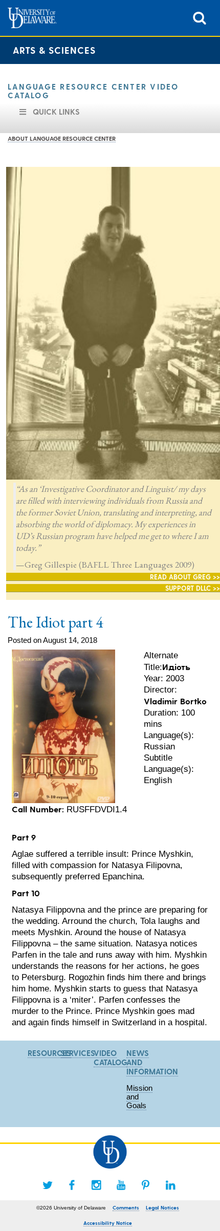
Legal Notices (162, 1207)
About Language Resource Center (62, 138)
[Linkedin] (170, 1185)
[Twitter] (47, 1185)
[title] (199, 17)
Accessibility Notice (107, 1223)
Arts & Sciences (54, 50)
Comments (126, 1207)
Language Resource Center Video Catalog (93, 91)
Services (77, 1052)
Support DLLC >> (192, 588)
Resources (49, 1052)
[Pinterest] (146, 1185)
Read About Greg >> (185, 576)
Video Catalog (110, 1057)
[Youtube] (121, 1185)
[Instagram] (96, 1185)
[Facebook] (72, 1185)
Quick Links (56, 111)
